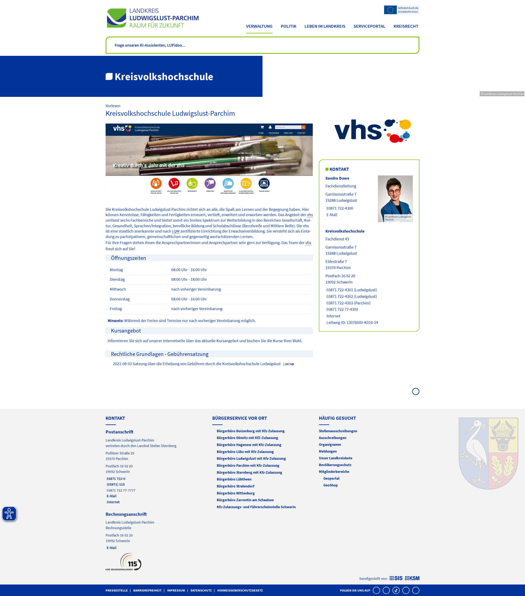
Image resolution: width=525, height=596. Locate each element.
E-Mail (331, 214)
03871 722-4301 (339, 289)
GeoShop (330, 485)
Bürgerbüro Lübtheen (234, 479)
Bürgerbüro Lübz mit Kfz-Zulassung (245, 451)
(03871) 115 (115, 484)
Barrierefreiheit (147, 590)
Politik (288, 26)
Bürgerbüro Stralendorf (235, 486)
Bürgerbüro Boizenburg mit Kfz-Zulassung (251, 431)
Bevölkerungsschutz (335, 464)
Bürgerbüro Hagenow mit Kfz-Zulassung (249, 444)
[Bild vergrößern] (369, 131)
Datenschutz (201, 590)
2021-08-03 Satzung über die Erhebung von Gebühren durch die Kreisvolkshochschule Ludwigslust (197, 363)
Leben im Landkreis (325, 26)
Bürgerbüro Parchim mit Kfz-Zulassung (248, 465)
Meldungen (328, 451)
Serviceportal (369, 26)
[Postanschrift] (156, 466)
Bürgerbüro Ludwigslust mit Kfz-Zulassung (251, 458)
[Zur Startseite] (153, 18)
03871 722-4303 (339, 302)
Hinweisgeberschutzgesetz (240, 590)
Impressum (176, 590)
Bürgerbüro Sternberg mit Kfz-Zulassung (249, 472)
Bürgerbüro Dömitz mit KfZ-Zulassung (247, 437)
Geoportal (331, 478)
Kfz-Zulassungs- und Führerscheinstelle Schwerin (256, 506)
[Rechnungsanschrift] (156, 530)
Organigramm (330, 444)
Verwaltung (259, 26)
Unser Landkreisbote (335, 458)
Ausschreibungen (332, 437)
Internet (332, 315)
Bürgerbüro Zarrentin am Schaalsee (245, 499)
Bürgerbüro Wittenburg (236, 493)
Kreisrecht (406, 26)
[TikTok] (396, 590)
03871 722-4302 (339, 296)
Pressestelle (117, 590)
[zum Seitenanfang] (415, 391)
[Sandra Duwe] (369, 198)
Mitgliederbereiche (334, 471)
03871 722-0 (115, 478)
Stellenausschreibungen (338, 431)
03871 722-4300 (339, 208)
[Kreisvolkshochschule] (369, 276)
